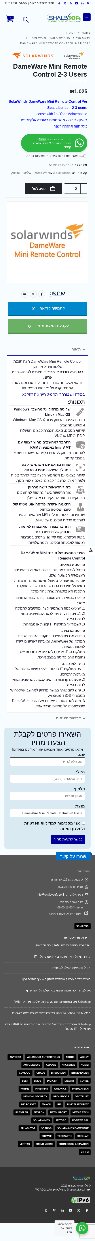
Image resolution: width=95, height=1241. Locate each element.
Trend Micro (44, 1144)
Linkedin (62, 1210)
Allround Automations (43, 1057)
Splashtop (28, 1128)
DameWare (42, 172)
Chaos (40, 1072)
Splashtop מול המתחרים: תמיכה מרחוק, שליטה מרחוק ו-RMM (52, 1001)
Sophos (46, 1128)
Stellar (83, 1136)
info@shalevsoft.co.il (50, 894)
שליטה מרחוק (21, 172)
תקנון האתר (71, 829)
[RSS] (70, 3)
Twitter (33, 294)
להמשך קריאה (51, 308)
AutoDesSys (31, 1064)
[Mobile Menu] (87, 17)
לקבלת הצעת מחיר (51, 326)
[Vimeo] (88, 3)
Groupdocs (61, 1096)
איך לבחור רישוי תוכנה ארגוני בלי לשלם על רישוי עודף (58, 990)
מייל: (80, 772)
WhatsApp (46, 1210)
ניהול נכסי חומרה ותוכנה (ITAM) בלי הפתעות (63, 945)
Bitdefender (80, 1072)
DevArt (69, 1080)
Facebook (41, 294)
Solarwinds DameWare (73, 1128)
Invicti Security (78, 1104)
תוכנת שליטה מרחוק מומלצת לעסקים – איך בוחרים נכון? (56, 979)
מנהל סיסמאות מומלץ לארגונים (71, 968)
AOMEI (85, 1064)
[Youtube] (76, 3)
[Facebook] (59, 3)
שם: (81, 755)
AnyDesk (15, 1057)
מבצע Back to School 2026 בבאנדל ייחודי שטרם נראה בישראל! (51, 1013)
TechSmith (64, 1136)
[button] (26, 20)
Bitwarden (58, 1072)
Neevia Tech (80, 1112)
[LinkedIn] (82, 3)
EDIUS (37, 1080)
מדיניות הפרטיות (45, 156)
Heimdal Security (35, 1096)
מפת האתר (82, 926)
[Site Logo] (63, 17)
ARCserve (68, 1064)
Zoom (85, 1152)
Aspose (51, 1064)
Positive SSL (80, 1120)
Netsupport (58, 1112)
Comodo (24, 1072)
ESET (25, 1080)
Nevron (39, 1112)
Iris (59, 1104)
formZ (25, 1088)
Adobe (70, 1057)
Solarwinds (62, 172)
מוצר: (80, 806)
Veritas (25, 1144)
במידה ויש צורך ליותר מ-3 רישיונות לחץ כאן (53, 394)
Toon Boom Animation (74, 1144)
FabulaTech (80, 1088)
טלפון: (79, 789)
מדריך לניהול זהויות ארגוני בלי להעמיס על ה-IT (62, 956)
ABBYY (84, 1057)
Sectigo (60, 1120)
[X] (65, 3)
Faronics (60, 1088)
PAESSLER (21, 1112)
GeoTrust (82, 1096)
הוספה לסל (40, 188)
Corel (84, 1080)
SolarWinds (41, 1120)
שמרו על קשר (73, 856)
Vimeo (54, 1210)
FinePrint (41, 1088)
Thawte (47, 1136)
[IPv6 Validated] (81, 1199)
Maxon (46, 1104)
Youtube (70, 1210)
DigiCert (53, 1080)
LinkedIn (24, 294)
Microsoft (28, 1104)
